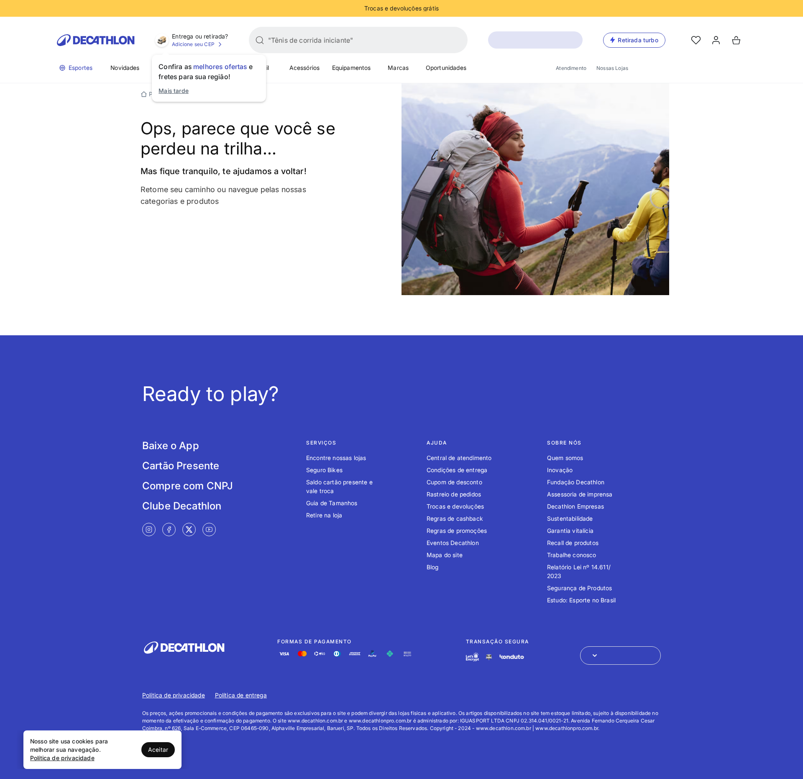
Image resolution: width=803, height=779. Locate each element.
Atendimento (571, 68)
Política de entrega (241, 695)
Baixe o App (170, 446)
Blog (433, 567)
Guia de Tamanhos (332, 502)
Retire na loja (324, 515)
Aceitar (158, 749)
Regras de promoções (457, 530)
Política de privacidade (173, 695)
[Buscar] (260, 40)
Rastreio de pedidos (454, 494)
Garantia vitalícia (570, 530)
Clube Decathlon (181, 506)
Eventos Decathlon (453, 542)
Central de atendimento (459, 457)
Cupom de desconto (454, 482)
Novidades (124, 67)
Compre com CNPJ (187, 486)
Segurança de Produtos (579, 587)
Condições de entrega (457, 469)
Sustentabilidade (570, 518)
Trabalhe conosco (571, 554)
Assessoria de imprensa (580, 494)
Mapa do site (445, 554)
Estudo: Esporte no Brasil (581, 600)
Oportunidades (446, 67)
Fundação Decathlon (575, 482)
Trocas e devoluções (455, 506)
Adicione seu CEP (193, 44)
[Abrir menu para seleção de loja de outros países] (620, 655)
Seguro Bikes (324, 469)
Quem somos (565, 457)
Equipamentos (351, 67)
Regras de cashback (455, 518)
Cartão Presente (180, 466)
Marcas (398, 67)
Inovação (560, 469)
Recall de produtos (572, 542)
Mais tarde (174, 90)
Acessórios (304, 67)
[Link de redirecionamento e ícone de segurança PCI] (489, 657)
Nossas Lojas (612, 68)
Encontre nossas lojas (336, 457)
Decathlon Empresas (575, 506)
